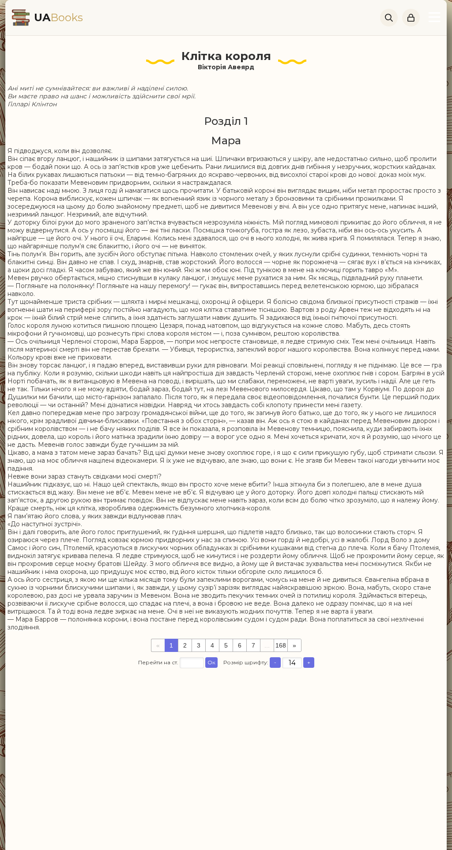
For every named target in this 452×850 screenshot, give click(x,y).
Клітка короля (226, 56)
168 (280, 645)
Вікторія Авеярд (226, 67)
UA (58, 17)
